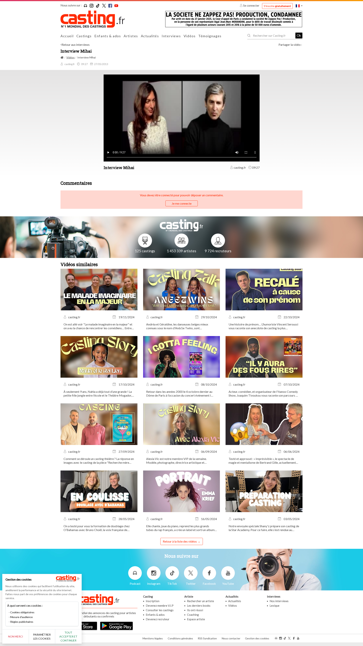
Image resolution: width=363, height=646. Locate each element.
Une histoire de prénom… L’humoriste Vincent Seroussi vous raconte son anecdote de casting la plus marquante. (263, 326)
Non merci (15, 636)
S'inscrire (277, 6)
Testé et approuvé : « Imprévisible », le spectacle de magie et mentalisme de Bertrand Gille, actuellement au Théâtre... (262, 460)
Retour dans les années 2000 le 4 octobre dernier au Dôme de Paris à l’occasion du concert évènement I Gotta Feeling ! (179, 393)
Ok (299, 35)
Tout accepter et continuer (68, 636)
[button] (299, 6)
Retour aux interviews (76, 44)
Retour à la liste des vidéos (180, 541)
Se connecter (251, 5)
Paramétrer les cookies (42, 636)
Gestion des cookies (257, 638)
